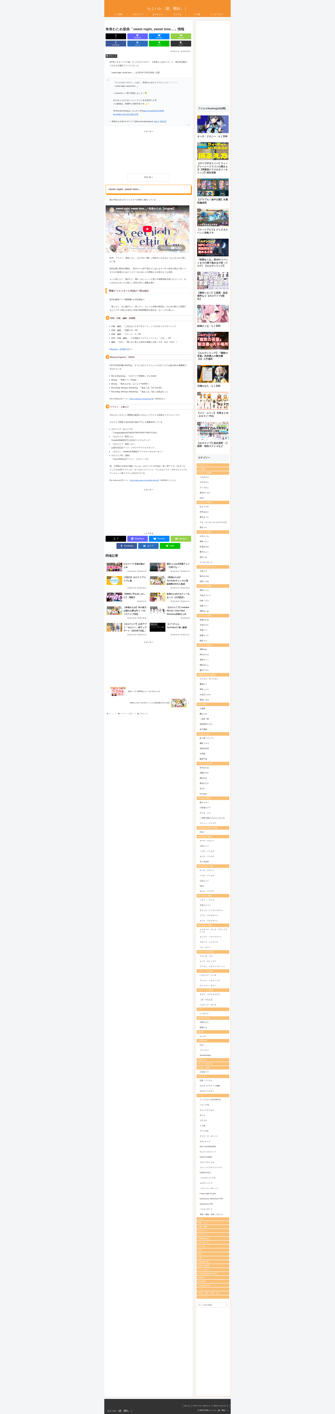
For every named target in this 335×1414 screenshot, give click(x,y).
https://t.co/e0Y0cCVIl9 (152, 111)
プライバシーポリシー (201, 1406)
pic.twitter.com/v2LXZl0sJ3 (124, 114)
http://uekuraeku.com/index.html (143, 480)
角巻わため (112, 56)
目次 (146, 177)
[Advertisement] (148, 151)
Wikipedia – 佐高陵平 (118, 349)
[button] (181, 44)
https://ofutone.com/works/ (140, 399)
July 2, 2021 (159, 121)
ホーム (187, 1406)
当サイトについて (221, 1406)
